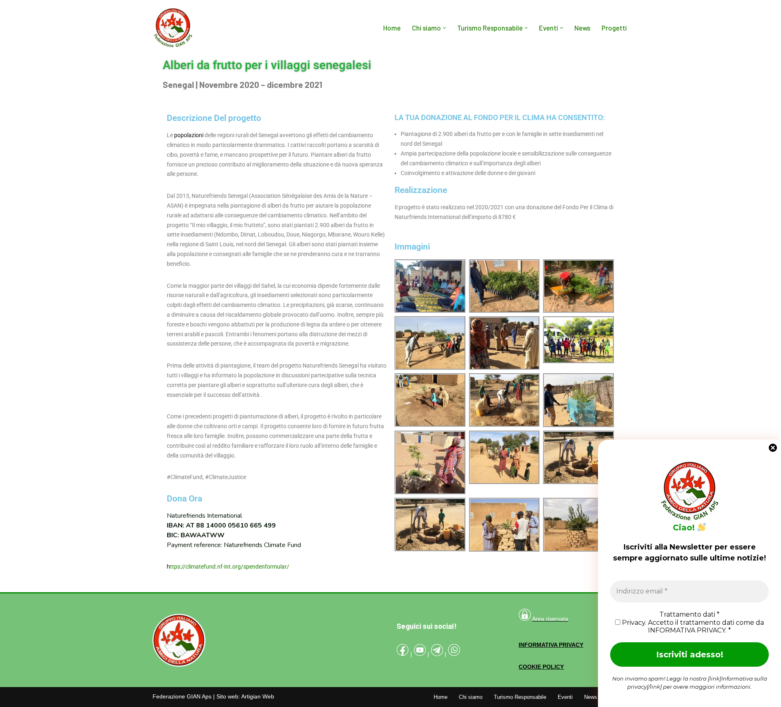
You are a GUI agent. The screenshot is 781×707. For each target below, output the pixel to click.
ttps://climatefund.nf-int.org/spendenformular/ (229, 566)
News (582, 28)
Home (392, 28)
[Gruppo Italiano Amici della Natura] (173, 27)
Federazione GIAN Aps (182, 696)
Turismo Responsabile (520, 697)
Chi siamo (470, 697)
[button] (444, 27)
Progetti (614, 28)
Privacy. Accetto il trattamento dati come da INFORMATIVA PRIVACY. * (692, 626)
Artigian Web (257, 696)
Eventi (565, 697)
